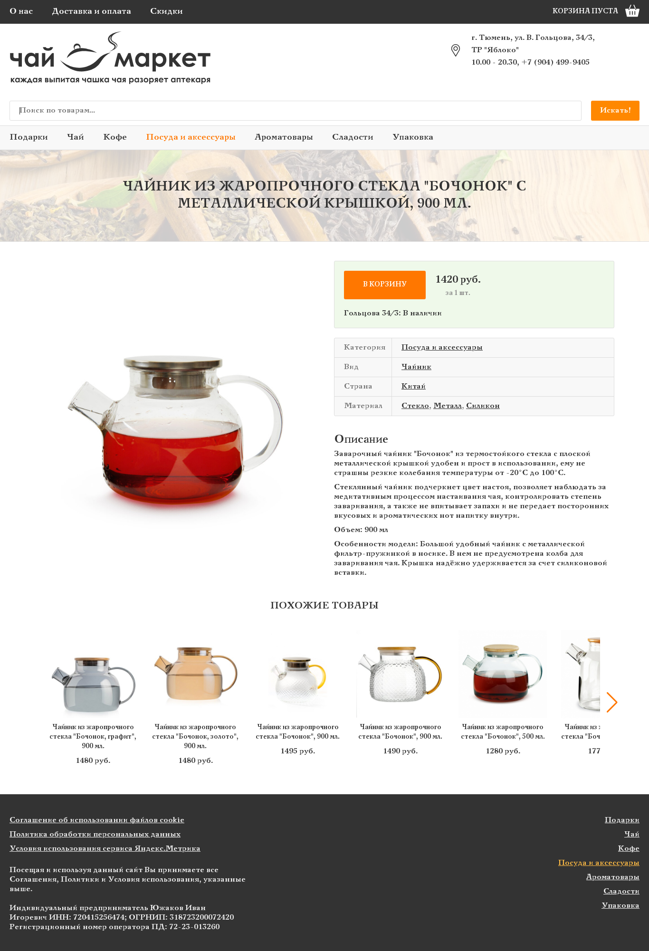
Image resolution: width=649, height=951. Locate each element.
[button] (37, 702)
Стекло (415, 405)
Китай (413, 386)
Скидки (166, 12)
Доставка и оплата (91, 12)
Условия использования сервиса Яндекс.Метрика (105, 848)
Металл (447, 405)
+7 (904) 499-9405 (555, 62)
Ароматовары (284, 137)
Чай (75, 137)
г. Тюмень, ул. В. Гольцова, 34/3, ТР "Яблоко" (533, 44)
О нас (21, 12)
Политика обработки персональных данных (95, 834)
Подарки (29, 137)
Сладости (352, 137)
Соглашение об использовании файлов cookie (97, 820)
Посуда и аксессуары (191, 137)
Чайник (416, 367)
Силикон (483, 405)
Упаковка (412, 137)
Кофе (115, 137)
